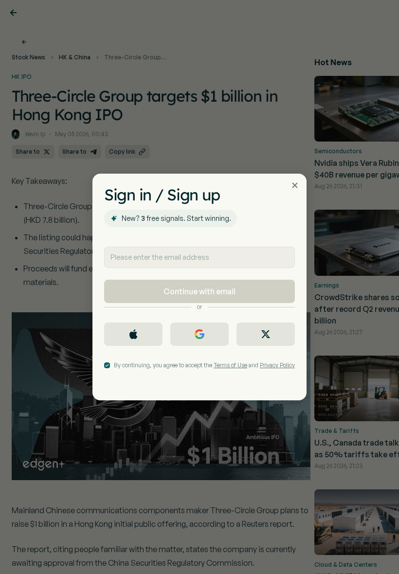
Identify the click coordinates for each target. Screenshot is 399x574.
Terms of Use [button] (230, 365)
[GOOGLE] (199, 334)
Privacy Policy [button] (277, 365)
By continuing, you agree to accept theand (204, 365)
